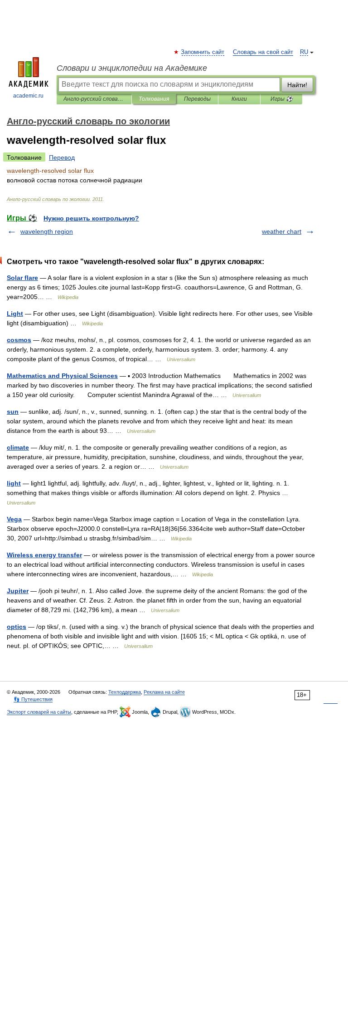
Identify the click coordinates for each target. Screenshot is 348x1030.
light (14, 483)
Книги (239, 99)
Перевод (62, 157)
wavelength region (46, 231)
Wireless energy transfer (44, 555)
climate (18, 447)
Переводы (197, 99)
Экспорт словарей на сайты (39, 712)
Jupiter (18, 590)
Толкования (154, 99)
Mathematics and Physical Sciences (62, 375)
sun (13, 411)
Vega (14, 519)
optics (16, 626)
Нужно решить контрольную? (91, 218)
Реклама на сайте (164, 692)
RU (304, 52)
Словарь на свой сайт (263, 52)
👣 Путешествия (33, 699)
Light (15, 313)
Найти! (297, 84)
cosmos (19, 339)
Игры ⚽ (282, 99)
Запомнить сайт (203, 52)
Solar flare (22, 277)
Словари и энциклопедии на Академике (132, 68)
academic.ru (28, 96)
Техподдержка (124, 692)
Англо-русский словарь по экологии (94, 99)
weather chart (281, 231)
